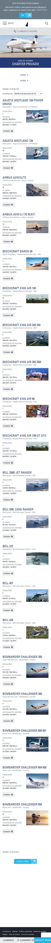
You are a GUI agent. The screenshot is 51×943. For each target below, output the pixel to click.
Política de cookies (40, 931)
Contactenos (7, 931)
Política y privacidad (25, 931)
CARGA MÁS (22, 861)
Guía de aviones (14, 934)
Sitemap (15, 931)
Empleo (5, 934)
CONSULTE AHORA (42, 940)
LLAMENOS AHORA (27, 31)
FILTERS (23, 75)
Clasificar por (8, 94)
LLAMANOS (8, 940)
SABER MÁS (41, 10)
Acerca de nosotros (27, 934)
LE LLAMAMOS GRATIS (25, 940)
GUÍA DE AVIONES (25, 60)
